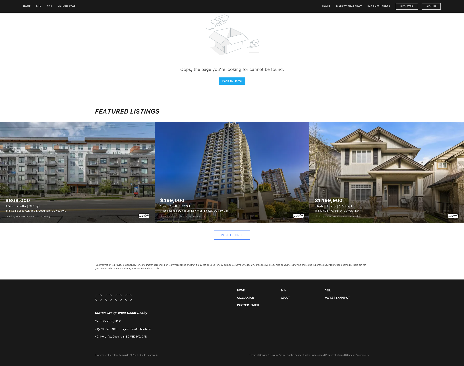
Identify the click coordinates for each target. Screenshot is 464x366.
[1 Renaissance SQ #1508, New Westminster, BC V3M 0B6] (232, 172)
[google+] (128, 297)
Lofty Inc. (113, 355)
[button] (259, 290)
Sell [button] (50, 6)
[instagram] (118, 297)
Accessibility (362, 355)
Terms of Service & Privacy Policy (267, 355)
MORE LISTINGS (232, 235)
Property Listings (334, 355)
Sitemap (349, 355)
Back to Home (232, 81)
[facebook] (98, 297)
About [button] (326, 6)
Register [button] (406, 6)
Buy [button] (38, 6)
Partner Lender (378, 6)
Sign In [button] (431, 6)
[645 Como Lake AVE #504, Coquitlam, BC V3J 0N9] (77, 172)
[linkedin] (108, 297)
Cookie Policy (294, 355)
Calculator (67, 6)
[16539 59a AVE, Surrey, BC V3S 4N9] (386, 172)
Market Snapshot (349, 6)
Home (27, 6)
